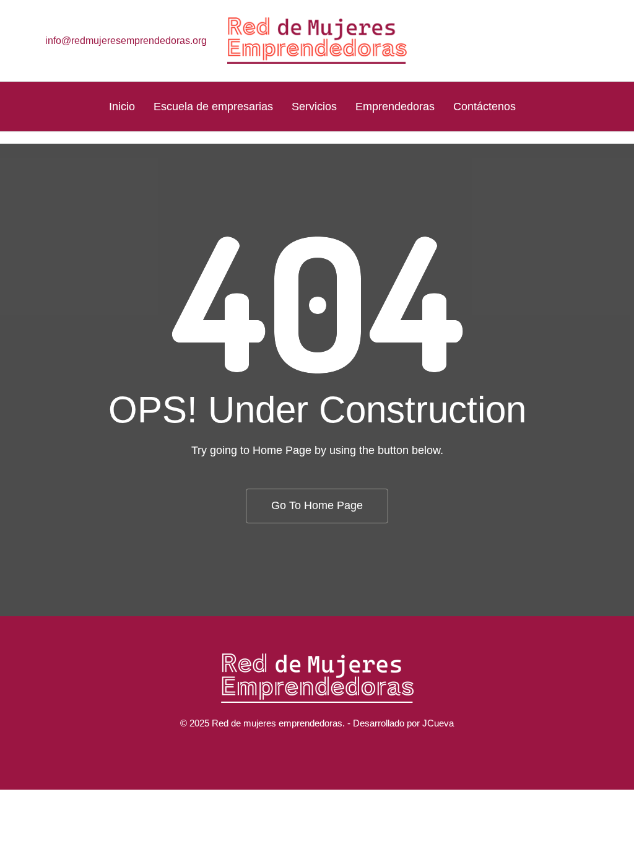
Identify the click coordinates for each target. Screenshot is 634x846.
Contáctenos (484, 106)
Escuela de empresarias (213, 106)
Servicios (314, 106)
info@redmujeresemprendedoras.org (126, 40)
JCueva (438, 723)
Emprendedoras (395, 106)
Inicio (122, 106)
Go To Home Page (317, 505)
